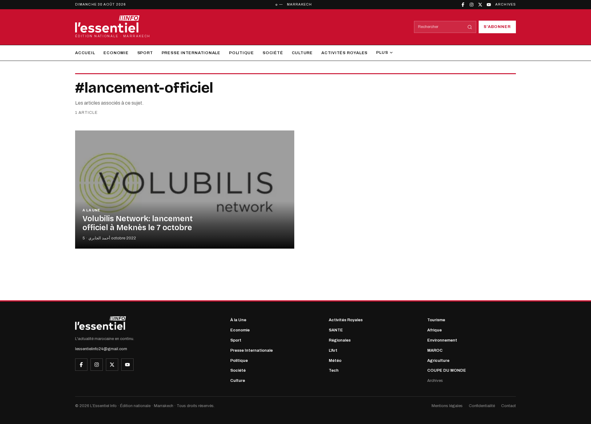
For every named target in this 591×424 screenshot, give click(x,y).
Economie (115, 53)
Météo (335, 360)
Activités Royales (344, 53)
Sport (145, 53)
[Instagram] (471, 4)
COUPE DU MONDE (446, 370)
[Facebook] (463, 4)
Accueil (85, 53)
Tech (334, 370)
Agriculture (438, 360)
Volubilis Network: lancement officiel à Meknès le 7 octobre (137, 223)
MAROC (435, 350)
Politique (241, 53)
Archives (505, 4)
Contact (508, 406)
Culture (302, 53)
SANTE (336, 330)
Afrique (434, 330)
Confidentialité (482, 406)
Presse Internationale (191, 53)
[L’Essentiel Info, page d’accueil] (100, 323)
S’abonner (497, 27)
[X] (480, 4)
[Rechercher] (470, 27)
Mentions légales (447, 406)
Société (273, 53)
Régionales (340, 340)
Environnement (442, 340)
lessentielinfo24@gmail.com (101, 349)
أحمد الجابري (99, 238)
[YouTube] (489, 4)
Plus (382, 52)
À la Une (238, 320)
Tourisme (436, 320)
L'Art (333, 350)
